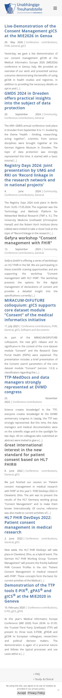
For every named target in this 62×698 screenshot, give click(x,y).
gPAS (20, 611)
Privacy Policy (36, 693)
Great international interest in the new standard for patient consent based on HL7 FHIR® (26, 454)
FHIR (7, 46)
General (15, 46)
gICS (23, 46)
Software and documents (35, 329)
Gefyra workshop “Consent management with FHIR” (31, 240)
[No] (58, 689)
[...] (18, 88)
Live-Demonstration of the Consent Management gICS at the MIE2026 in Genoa (31, 30)
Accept (21, 693)
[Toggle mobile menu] (55, 8)
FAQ (37, 674)
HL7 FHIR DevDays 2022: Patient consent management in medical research (28, 525)
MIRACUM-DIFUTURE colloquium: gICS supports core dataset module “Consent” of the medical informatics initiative (30, 310)
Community (50, 114)
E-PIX (7, 611)
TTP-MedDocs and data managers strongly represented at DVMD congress (27, 384)
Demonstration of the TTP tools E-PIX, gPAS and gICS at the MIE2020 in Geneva (30, 593)
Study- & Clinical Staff (44, 681)
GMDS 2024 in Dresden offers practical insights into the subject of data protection (28, 100)
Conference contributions (41, 42)
